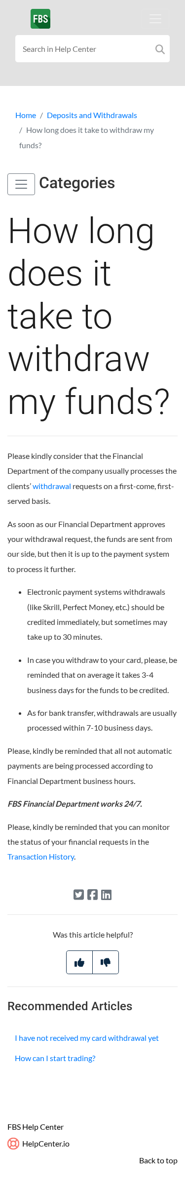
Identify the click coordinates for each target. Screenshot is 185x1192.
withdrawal (52, 486)
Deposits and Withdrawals (92, 115)
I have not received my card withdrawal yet (87, 1037)
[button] (21, 184)
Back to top (158, 1160)
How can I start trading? (55, 1058)
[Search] (160, 48)
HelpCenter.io (45, 1143)
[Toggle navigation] (155, 19)
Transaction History (40, 856)
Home (25, 115)
